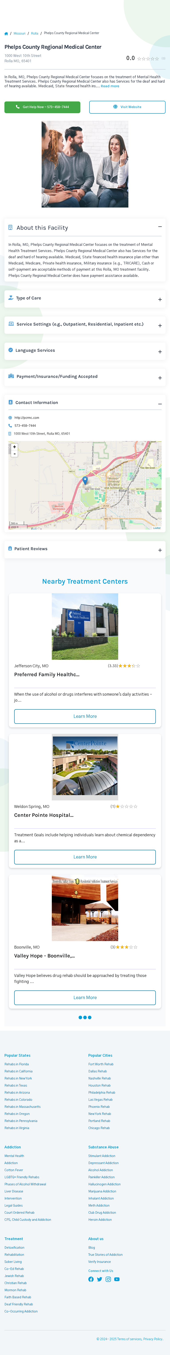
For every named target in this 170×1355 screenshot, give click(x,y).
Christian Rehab (15, 1283)
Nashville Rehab (99, 1078)
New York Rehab (99, 1114)
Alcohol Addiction (100, 1170)
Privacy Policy (152, 1339)
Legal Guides (13, 1205)
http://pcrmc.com (27, 417)
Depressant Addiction (103, 1163)
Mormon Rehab (15, 1290)
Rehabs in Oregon (17, 1114)
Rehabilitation (14, 1254)
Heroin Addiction (100, 1219)
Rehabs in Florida (16, 1064)
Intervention (13, 1198)
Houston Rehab (99, 1085)
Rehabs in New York (18, 1078)
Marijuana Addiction (102, 1191)
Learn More (85, 716)
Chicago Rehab (99, 1128)
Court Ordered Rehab (19, 1212)
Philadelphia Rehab (101, 1092)
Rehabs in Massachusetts (22, 1106)
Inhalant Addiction (101, 1198)
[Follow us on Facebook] (91, 1279)
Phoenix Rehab (99, 1106)
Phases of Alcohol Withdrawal (25, 1184)
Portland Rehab (99, 1121)
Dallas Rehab (97, 1071)
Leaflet (156, 528)
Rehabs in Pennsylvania (20, 1121)
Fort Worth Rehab (101, 1064)
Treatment (13, 1239)
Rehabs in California (18, 1071)
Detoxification (14, 1247)
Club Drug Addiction (102, 1212)
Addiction (12, 1147)
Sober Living (13, 1262)
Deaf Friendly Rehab (18, 1304)
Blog (91, 1247)
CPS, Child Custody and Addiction (27, 1219)
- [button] (14, 453)
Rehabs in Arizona (17, 1092)
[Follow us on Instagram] (108, 1279)
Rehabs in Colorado (18, 1099)
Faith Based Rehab (17, 1297)
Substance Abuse (103, 1147)
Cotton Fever (13, 1170)
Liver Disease (13, 1191)
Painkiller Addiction (101, 1177)
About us (96, 1239)
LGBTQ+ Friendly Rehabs (21, 1177)
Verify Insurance (99, 1262)
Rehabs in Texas (15, 1085)
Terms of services (129, 1339)
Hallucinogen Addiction (104, 1184)
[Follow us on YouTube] (117, 1279)
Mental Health (14, 1156)
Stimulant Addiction (101, 1156)
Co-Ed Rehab (14, 1269)
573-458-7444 (25, 425)
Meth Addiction (99, 1205)
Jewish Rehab (14, 1276)
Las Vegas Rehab (100, 1099)
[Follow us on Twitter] (99, 1279)
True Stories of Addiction (105, 1254)
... (107, 86)
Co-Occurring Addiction (21, 1311)
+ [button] (14, 447)
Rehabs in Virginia (16, 1128)
